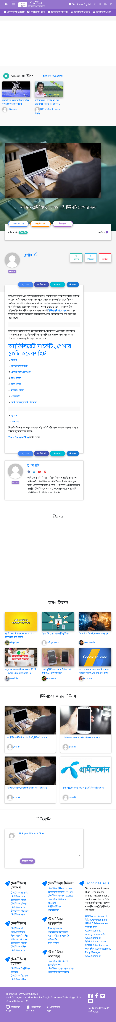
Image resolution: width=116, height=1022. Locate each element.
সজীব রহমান (12, 109)
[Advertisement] (58, 43)
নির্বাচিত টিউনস (54, 906)
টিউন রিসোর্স (53, 943)
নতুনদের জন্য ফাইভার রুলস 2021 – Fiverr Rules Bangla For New (20, 673)
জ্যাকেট (15, 12)
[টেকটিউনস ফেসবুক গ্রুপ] (96, 996)
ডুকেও (14, 415)
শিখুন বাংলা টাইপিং (19, 935)
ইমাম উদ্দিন (14, 678)
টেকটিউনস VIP (55, 964)
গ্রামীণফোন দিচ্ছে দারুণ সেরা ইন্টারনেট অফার (83, 788)
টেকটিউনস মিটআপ (19, 975)
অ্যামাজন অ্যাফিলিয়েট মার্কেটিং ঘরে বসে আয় (27, 788)
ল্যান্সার (59, 12)
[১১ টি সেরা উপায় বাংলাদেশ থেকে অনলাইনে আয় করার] (21, 621)
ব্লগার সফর (88, 678)
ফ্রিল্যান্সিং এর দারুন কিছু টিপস (55, 633)
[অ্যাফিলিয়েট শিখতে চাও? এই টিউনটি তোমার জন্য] (30, 720)
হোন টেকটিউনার (18, 932)
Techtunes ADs (97, 883)
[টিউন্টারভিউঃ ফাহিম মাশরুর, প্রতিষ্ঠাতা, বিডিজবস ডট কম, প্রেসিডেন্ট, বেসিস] (49, 89)
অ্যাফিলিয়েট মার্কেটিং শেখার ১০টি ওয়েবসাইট (39, 349)
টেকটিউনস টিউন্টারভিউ (58, 961)
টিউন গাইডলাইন (55, 928)
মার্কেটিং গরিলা (17, 390)
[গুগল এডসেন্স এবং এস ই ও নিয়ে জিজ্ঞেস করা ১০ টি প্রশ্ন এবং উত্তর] (95, 657)
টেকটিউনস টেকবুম (19, 903)
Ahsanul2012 (52, 678)
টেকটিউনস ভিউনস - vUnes (60, 892)
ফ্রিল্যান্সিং (23, 233)
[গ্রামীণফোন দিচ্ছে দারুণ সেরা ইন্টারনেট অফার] (85, 771)
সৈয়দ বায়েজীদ (89, 643)
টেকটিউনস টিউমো (19, 979)
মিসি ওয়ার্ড (16, 384)
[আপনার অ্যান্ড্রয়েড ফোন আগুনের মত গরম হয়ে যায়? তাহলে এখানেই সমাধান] (85, 720)
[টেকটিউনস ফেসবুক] (90, 996)
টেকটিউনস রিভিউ (18, 900)
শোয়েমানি (15, 396)
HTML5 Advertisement (97, 923)
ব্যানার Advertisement (96, 916)
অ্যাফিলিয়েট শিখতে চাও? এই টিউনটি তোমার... (28, 737)
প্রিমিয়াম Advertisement (96, 945)
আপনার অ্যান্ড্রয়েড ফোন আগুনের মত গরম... (82, 737)
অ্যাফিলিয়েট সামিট (19, 366)
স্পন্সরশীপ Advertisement (98, 948)
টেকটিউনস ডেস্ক (18, 896)
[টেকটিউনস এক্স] (103, 996)
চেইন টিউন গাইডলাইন (58, 932)
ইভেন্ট (82, 12)
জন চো (15, 421)
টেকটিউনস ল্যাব (18, 907)
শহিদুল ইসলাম (15, 643)
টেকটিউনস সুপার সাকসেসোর (61, 968)
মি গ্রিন (14, 360)
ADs (103, 12)
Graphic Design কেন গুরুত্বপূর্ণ (93, 633)
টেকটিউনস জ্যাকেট (19, 892)
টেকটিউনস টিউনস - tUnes (60, 888)
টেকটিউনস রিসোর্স (19, 943)
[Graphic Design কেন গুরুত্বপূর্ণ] (95, 621)
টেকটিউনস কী (17, 928)
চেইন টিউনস (53, 910)
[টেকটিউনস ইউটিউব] (90, 1002)
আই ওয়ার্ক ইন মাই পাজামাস (24, 402)
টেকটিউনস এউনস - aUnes (60, 895)
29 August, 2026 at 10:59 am (31, 833)
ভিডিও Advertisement (96, 919)
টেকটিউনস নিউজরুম (20, 910)
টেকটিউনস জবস (18, 914)
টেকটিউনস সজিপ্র (18, 946)
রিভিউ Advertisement (95, 941)
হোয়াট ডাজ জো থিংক (21, 372)
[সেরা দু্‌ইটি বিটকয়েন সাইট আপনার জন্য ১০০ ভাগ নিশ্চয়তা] (58, 657)
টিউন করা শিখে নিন (19, 939)
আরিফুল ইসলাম (53, 643)
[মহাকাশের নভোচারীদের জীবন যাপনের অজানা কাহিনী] (16, 89)
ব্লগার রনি (31, 254)
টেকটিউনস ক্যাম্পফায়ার (58, 972)
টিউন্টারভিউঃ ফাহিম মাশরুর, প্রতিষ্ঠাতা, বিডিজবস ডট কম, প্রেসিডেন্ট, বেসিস (47, 104)
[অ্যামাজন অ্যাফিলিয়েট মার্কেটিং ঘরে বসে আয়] (30, 771)
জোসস (73, 284)
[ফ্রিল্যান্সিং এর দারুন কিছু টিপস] (58, 621)
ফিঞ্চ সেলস (16, 378)
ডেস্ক (38, 12)
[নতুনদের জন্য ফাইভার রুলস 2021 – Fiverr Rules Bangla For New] (21, 657)
